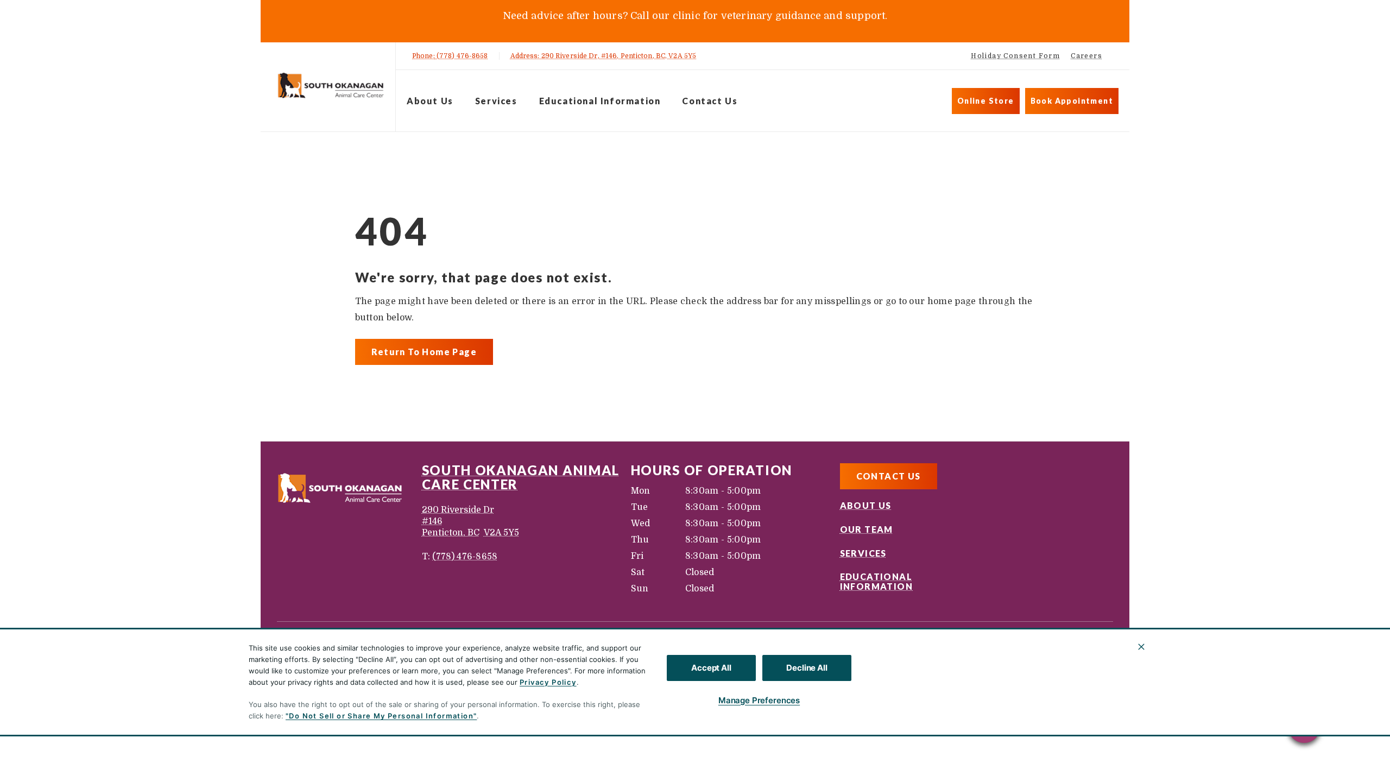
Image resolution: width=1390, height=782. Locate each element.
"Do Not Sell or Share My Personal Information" (381, 715)
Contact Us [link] (709, 101)
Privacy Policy (548, 682)
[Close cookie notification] (1141, 647)
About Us (430, 101)
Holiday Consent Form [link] (1015, 56)
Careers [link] (1086, 56)
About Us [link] (866, 505)
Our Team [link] (866, 529)
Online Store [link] (985, 100)
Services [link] (496, 101)
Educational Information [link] (600, 101)
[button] (1304, 726)
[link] (330, 85)
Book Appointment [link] (1072, 100)
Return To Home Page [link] (424, 351)
